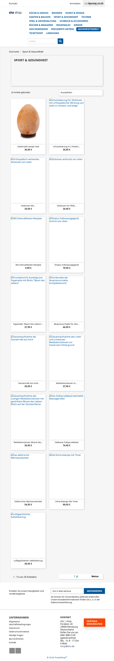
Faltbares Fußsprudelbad (66, 442)
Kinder (78, 25)
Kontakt (13, 3)
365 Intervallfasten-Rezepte (28, 264)
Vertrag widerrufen (94, 623)
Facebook (12, 650)
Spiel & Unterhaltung (42, 21)
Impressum (14, 628)
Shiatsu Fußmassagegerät (66, 264)
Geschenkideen (38, 29)
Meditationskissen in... (66, 383)
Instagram (18, 650)
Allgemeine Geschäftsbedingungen (20, 623)
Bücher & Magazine (41, 25)
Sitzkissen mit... (28, 205)
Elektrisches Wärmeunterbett (28, 501)
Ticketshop (36, 33)
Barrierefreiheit (16, 638)
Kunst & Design (74, 12)
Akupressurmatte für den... (67, 324)
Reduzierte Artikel (62, 29)
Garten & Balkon (39, 17)
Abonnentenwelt (88, 29)
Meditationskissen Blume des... (28, 442)
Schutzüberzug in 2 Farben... (66, 146)
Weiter (96, 576)
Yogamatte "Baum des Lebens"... (28, 324)
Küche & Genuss (38, 12)
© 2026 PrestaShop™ (57, 657)
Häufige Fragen (16, 635)
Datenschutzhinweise (19, 631)
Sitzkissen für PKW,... (66, 205)
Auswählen (81, 93)
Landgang (52, 33)
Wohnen (57, 12)
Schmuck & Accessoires (74, 21)
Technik (86, 17)
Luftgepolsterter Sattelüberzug (28, 560)
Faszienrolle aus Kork (28, 383)
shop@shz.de (67, 646)
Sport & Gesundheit (66, 17)
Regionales (63, 25)
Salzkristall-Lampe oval (28, 146)
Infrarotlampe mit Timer (66, 501)
